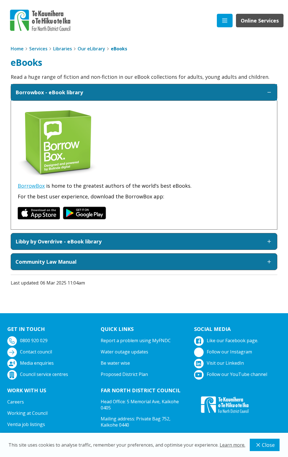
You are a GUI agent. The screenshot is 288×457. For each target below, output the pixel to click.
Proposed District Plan (124, 374)
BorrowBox (31, 185)
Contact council (36, 352)
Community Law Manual (45, 261)
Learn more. (232, 445)
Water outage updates (124, 352)
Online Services (260, 20)
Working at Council (27, 413)
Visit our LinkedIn (225, 363)
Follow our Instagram (229, 352)
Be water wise (115, 363)
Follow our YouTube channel (237, 374)
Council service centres (44, 374)
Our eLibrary (91, 48)
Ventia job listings (26, 424)
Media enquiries (37, 363)
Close (268, 445)
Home (17, 48)
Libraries (62, 48)
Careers (15, 402)
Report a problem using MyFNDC (136, 340)
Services (38, 48)
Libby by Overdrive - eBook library (58, 241)
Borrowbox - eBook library (49, 92)
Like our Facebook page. (232, 340)
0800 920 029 (34, 340)
